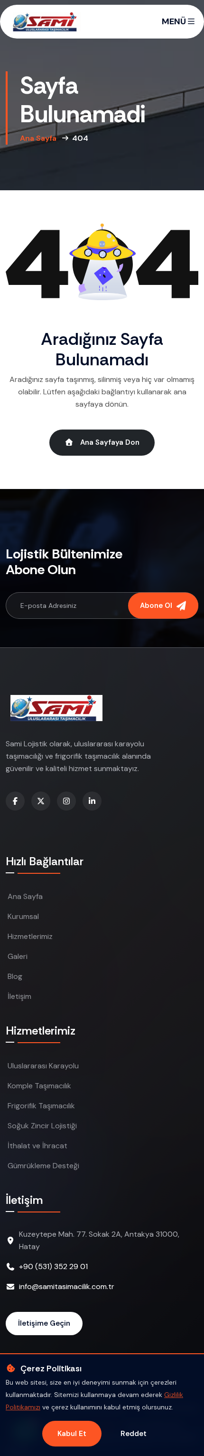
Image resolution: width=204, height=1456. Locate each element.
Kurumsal (23, 916)
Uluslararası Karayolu (43, 1066)
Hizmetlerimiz (30, 936)
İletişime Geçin (44, 1323)
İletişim (19, 996)
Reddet (134, 1433)
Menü (175, 21)
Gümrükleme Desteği (43, 1166)
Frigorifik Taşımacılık (41, 1106)
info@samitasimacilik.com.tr (66, 1286)
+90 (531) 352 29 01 (53, 1266)
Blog (15, 976)
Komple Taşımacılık (39, 1086)
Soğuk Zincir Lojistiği (42, 1126)
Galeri (18, 956)
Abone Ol (157, 605)
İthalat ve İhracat (37, 1146)
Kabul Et (71, 1433)
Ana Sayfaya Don (108, 442)
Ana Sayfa (38, 138)
